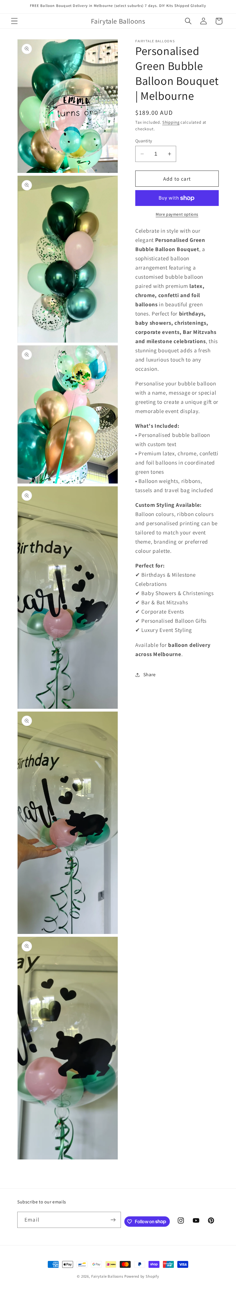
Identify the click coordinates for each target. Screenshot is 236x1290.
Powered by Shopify (141, 1276)
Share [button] (149, 674)
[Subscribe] (113, 1220)
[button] (14, 21)
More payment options (177, 214)
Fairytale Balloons (107, 1276)
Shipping (171, 122)
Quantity (143, 141)
